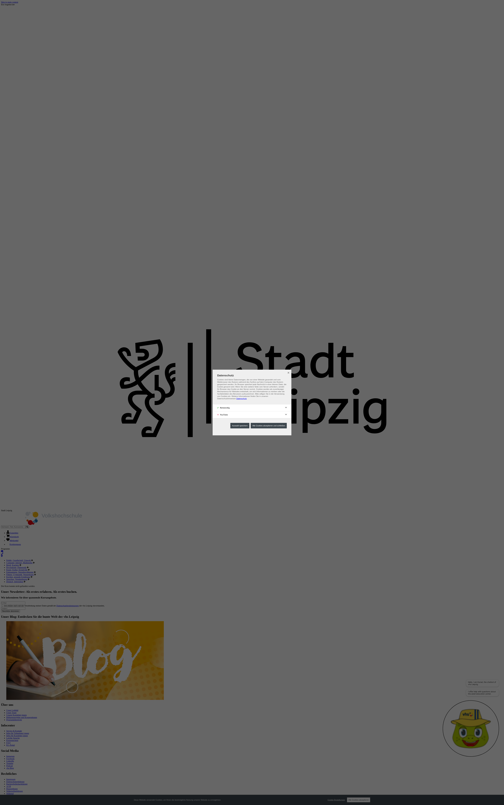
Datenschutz (241, 399)
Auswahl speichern (240, 426)
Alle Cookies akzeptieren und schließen (268, 426)
